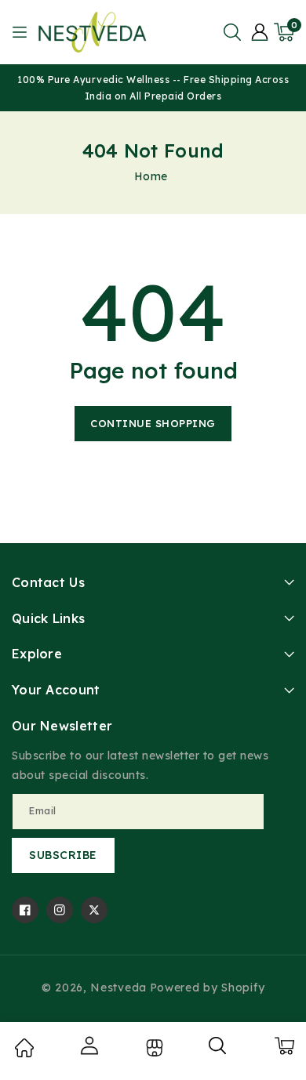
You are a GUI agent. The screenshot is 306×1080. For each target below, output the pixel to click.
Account (89, 1045)
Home (151, 176)
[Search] (218, 1051)
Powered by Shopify (207, 987)
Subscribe (63, 855)
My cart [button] (283, 1045)
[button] (232, 32)
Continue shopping (153, 423)
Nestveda (118, 987)
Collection (152, 1048)
